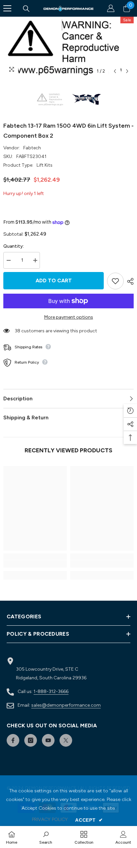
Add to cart (54, 280)
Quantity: (13, 246)
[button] (115, 71)
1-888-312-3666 (51, 691)
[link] (35, 564)
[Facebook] (13, 740)
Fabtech (32, 148)
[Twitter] (66, 740)
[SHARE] (129, 281)
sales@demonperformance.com (66, 705)
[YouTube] (48, 740)
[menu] (7, 8)
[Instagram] (30, 740)
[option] (68, 47)
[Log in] (110, 8)
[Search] (26, 9)
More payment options (68, 317)
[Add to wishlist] (115, 281)
